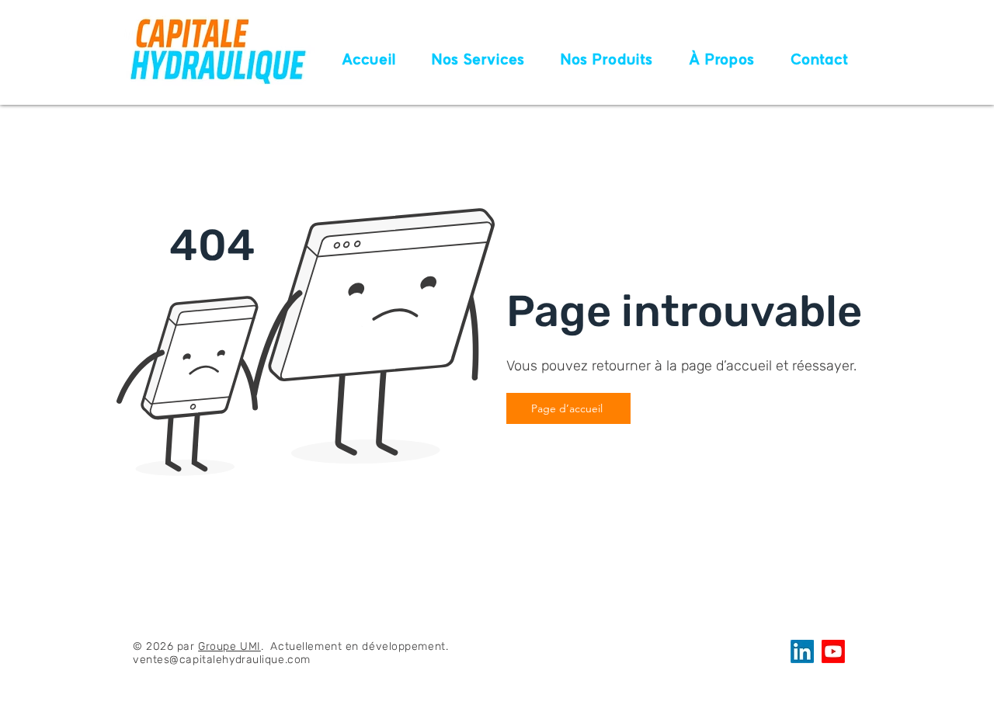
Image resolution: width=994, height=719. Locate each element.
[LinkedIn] (802, 651)
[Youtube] (833, 651)
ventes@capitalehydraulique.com (222, 659)
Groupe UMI (229, 646)
